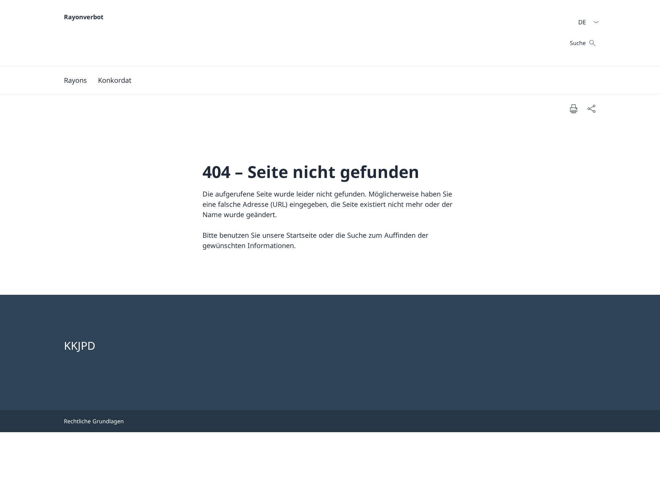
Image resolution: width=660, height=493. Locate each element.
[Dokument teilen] (591, 108)
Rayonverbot (83, 17)
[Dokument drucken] (573, 108)
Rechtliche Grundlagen (94, 421)
